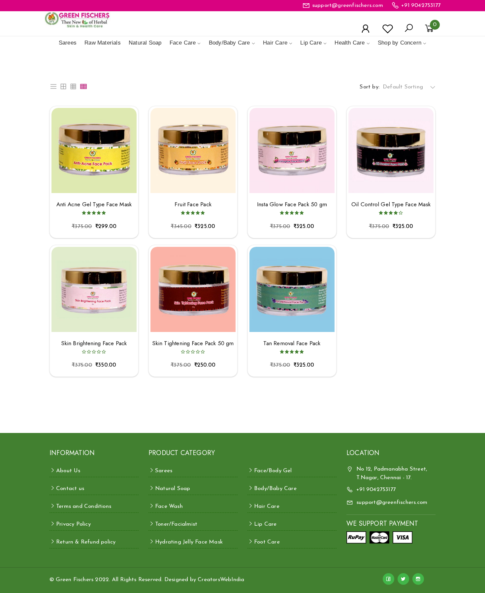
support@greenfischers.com (347, 5)
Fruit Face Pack (193, 204)
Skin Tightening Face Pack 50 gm (193, 343)
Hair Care (275, 43)
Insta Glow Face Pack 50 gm (292, 204)
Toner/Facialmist (176, 524)
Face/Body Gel (273, 471)
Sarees (68, 43)
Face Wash (169, 506)
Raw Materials (102, 43)
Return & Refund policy (85, 542)
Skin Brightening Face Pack (94, 343)
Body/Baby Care (229, 43)
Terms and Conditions (83, 506)
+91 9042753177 (420, 5)
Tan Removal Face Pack (291, 343)
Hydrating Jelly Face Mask (189, 542)
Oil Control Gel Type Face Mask (391, 204)
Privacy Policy (73, 524)
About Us (68, 471)
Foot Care (267, 542)
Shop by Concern (399, 43)
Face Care (183, 43)
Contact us (70, 488)
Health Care (350, 43)
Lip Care (311, 43)
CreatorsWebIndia (221, 579)
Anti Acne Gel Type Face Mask (94, 204)
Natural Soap (145, 43)
